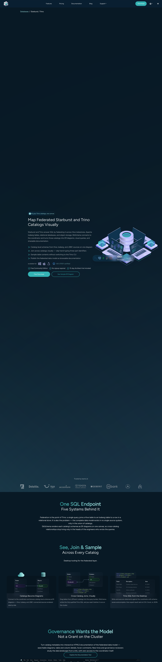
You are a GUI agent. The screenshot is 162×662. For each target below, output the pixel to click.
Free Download (39, 274)
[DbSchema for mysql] (96, 258)
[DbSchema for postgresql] (99, 258)
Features (49, 3)
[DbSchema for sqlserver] (107, 258)
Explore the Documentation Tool (80, 655)
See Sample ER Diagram (66, 274)
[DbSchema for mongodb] (103, 258)
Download (141, 3)
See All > (129, 258)
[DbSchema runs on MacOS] (44, 263)
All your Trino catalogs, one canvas (42, 213)
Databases (24, 11)
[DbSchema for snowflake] (114, 258)
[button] (151, 3)
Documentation (76, 3)
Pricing (61, 3)
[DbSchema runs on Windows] (39, 263)
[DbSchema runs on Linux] (48, 263)
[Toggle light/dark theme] (158, 3)
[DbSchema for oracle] (111, 258)
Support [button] (102, 3)
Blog (90, 3)
